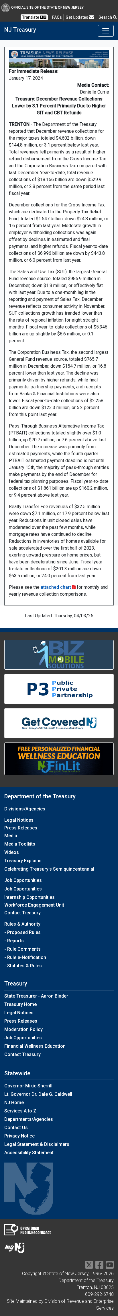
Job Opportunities (23, 889)
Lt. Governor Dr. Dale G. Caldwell (38, 1094)
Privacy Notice (19, 1136)
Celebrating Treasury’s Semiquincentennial (49, 869)
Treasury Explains (23, 860)
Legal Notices (19, 820)
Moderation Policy (23, 1029)
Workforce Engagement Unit (34, 905)
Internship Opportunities (29, 897)
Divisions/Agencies (24, 809)
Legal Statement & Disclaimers (36, 1144)
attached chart (56, 587)
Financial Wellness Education (35, 1046)
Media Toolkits (19, 844)
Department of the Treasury (40, 796)
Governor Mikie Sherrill (28, 1086)
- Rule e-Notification (25, 957)
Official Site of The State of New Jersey (47, 7)
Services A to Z (20, 1111)
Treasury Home (20, 1004)
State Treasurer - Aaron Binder (36, 996)
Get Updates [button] (77, 17)
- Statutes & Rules (23, 966)
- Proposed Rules (22, 932)
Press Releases (20, 828)
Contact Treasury (22, 913)
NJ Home (14, 1102)
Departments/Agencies (28, 1119)
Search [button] (106, 17)
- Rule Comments (22, 949)
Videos (11, 852)
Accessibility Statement (29, 1152)
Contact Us (16, 1127)
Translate (31, 17)
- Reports (14, 940)
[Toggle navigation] (106, 31)
